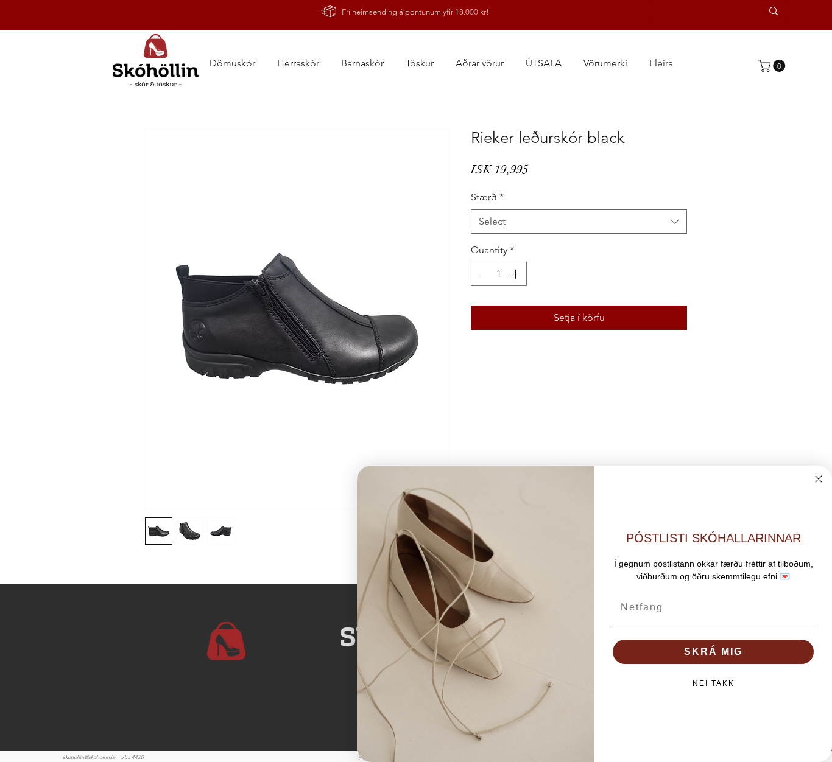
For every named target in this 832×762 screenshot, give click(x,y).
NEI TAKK (714, 683)
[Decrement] (481, 273)
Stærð (487, 197)
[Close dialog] (818, 479)
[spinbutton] (499, 273)
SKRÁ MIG (713, 651)
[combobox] (579, 221)
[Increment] (516, 273)
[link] (773, 66)
